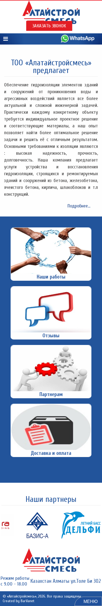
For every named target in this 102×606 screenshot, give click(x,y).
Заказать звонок (49, 26)
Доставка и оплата (51, 453)
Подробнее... (78, 206)
